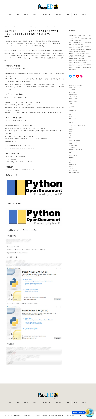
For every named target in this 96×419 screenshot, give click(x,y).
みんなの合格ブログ (73, 145)
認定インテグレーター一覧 (74, 121)
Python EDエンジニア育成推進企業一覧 (77, 125)
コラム (70, 137)
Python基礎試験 (72, 89)
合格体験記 (71, 100)
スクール (26, 14)
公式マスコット (72, 103)
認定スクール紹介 (72, 114)
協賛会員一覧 (71, 157)
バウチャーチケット (73, 96)
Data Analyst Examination (74, 172)
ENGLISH (71, 166)
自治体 (75, 14)
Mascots (70, 174)
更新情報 (71, 151)
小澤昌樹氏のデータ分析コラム (75, 149)
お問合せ (71, 135)
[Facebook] (8, 415)
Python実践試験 (72, 91)
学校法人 (35, 14)
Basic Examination (73, 170)
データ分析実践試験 (73, 94)
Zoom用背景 (71, 106)
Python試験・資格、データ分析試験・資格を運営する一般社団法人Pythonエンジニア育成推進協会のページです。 (51, 415)
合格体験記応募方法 (73, 101)
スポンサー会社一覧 (73, 155)
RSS (13, 415)
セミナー (71, 160)
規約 (70, 162)
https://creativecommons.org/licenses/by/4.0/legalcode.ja (19, 148)
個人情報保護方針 (72, 164)
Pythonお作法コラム (73, 147)
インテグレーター (47, 14)
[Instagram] (11, 415)
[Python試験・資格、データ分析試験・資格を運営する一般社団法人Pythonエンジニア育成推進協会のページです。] (48, 7)
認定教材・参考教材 (73, 98)
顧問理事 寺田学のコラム (74, 140)
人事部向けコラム (72, 129)
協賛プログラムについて (74, 159)
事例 (18, 14)
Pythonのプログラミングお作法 (75, 85)
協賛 (70, 152)
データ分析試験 (72, 92)
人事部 (67, 14)
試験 (10, 14)
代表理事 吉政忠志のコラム (75, 142)
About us (71, 168)
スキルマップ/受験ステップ (74, 87)
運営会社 (84, 14)
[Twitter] (5, 415)
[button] (83, 412)
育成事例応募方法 (72, 110)
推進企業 (58, 14)
